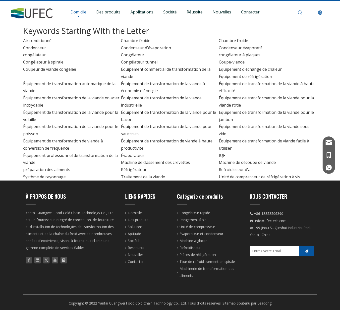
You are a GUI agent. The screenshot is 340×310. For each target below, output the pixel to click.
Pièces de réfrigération (197, 254)
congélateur (34, 55)
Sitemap (229, 303)
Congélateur (132, 55)
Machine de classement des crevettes (155, 162)
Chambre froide (135, 40)
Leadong (264, 303)
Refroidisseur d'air (236, 169)
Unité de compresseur (197, 226)
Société (170, 12)
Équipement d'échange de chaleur (250, 69)
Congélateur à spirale (43, 62)
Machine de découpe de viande (247, 162)
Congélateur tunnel (139, 62)
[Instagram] (63, 259)
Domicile (78, 12)
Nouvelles (222, 12)
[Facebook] (29, 259)
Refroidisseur (190, 247)
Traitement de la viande (143, 177)
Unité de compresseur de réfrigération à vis (259, 177)
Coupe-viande (232, 62)
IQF (222, 155)
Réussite (195, 12)
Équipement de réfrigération (245, 76)
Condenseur (34, 48)
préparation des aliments (46, 169)
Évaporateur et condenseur (201, 233)
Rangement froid (193, 219)
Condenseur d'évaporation (146, 48)
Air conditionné (37, 40)
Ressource (136, 247)
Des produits (108, 12)
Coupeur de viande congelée (49, 69)
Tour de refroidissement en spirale (207, 261)
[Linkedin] (37, 259)
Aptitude (134, 233)
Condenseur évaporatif (240, 48)
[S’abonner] (306, 251)
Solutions (135, 226)
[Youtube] (55, 259)
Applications (141, 12)
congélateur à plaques (239, 55)
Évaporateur (132, 155)
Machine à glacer (193, 240)
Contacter (250, 12)
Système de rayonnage (44, 177)
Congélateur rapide (194, 212)
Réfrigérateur (134, 169)
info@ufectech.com (270, 220)
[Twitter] (46, 259)
